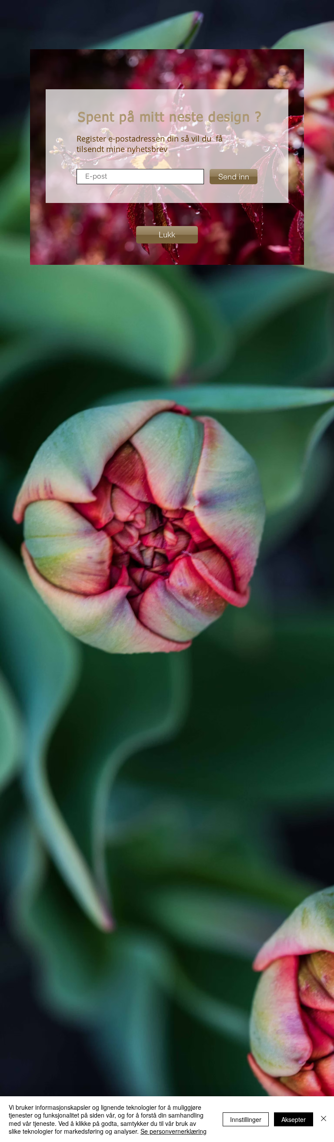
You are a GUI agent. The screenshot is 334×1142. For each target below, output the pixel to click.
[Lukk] (323, 1119)
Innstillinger (245, 1119)
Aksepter (293, 1119)
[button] (167, 234)
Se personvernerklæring (173, 1131)
